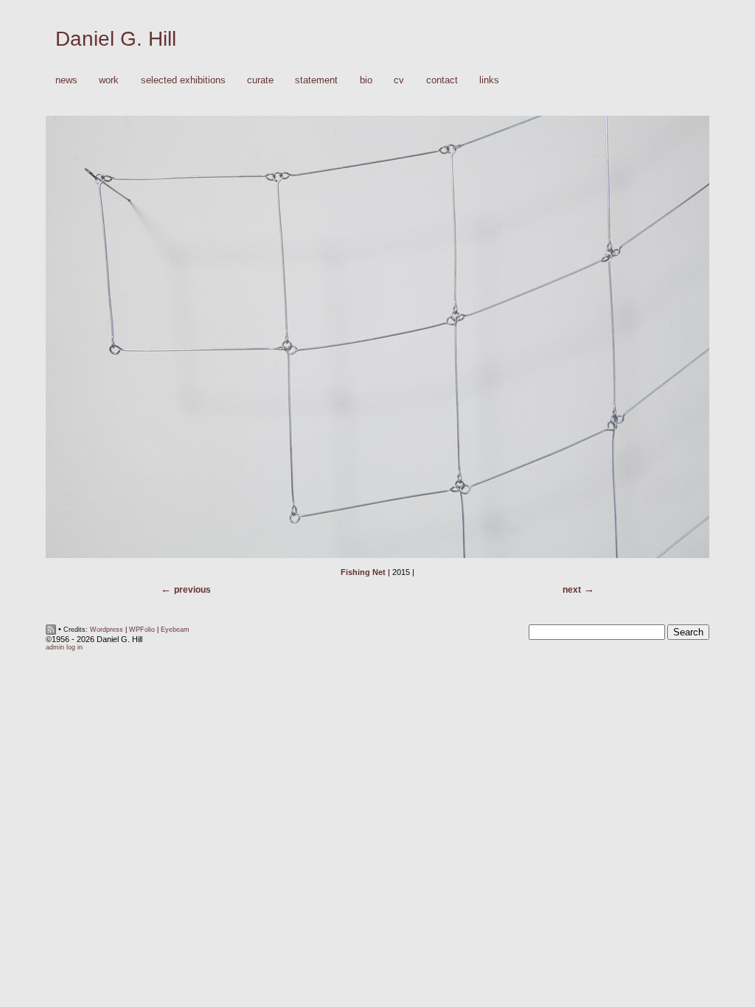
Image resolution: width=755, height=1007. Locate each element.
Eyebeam (175, 629)
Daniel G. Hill (115, 38)
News (66, 80)
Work (104, 80)
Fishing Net (363, 572)
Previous (192, 590)
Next (572, 590)
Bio (366, 80)
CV (399, 80)
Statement (316, 80)
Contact (442, 80)
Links (489, 80)
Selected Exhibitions (183, 80)
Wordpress (106, 629)
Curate (260, 80)
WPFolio (142, 629)
